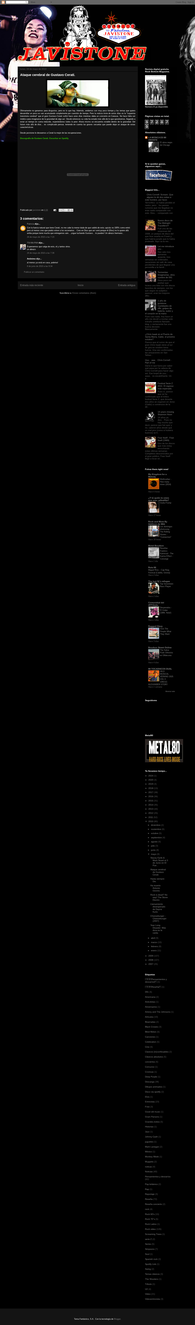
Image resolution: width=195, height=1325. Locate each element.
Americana (150, 997)
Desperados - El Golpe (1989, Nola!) (166, 610)
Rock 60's (149, 1214)
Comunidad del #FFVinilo (156, 603)
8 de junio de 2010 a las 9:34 (39, 266)
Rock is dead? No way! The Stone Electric (159, 897)
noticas (148, 1166)
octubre (155, 833)
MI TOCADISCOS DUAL (160, 669)
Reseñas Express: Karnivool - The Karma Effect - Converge (166, 553)
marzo (154, 942)
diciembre (156, 825)
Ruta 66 (152, 567)
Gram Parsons (152, 1117)
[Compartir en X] (65, 210)
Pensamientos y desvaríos (156, 980)
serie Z (148, 1239)
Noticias (149, 1171)
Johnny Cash (151, 1136)
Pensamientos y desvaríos (157, 1176)
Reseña (153, 987)
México (148, 1151)
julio (153, 846)
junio (153, 850)
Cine (147, 1047)
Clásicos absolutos (154, 1057)
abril (153, 938)
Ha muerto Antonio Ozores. (155, 888)
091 (147, 992)
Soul (147, 1254)
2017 (151, 792)
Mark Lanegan (152, 1147)
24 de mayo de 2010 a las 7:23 (40, 237)
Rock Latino (150, 1224)
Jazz (147, 1131)
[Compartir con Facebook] (68, 210)
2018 (151, 788)
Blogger (117, 1319)
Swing (148, 1269)
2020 (151, 780)
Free (147, 1106)
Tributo (148, 1284)
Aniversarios (151, 1007)
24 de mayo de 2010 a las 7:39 (40, 253)
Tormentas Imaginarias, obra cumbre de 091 (166, 275)
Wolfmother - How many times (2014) (165, 482)
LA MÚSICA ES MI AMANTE (157, 138)
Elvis (147, 1097)
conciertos (150, 1062)
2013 (151, 809)
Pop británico (151, 1184)
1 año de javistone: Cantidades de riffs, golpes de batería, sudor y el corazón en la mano (159, 307)
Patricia (30, 224)
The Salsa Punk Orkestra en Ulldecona (166, 652)
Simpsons (149, 1249)
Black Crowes (151, 1027)
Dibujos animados (153, 1087)
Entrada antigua (126, 285)
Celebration (150, 1042)
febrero (155, 946)
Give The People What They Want (165, 631)
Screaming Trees (153, 1234)
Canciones (150, 1037)
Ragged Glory (155, 626)
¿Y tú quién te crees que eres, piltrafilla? (158, 499)
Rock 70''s (150, 1219)
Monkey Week (152, 1156)
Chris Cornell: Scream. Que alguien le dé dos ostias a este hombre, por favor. (159, 197)
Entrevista (150, 1101)
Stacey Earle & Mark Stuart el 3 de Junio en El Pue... (159, 862)
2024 (151, 775)
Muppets (149, 1161)
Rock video (150, 1229)
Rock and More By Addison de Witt (157, 522)
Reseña (148, 1199)
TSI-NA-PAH (32, 243)
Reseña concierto (153, 1204)
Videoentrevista (152, 1299)
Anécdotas (150, 1002)
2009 (151, 956)
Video (148, 1294)
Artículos (149, 1017)
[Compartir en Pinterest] (71, 210)
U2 (146, 1289)
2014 (151, 805)
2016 (151, 796)
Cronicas (149, 1072)
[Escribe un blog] (63, 210)
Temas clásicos (152, 1274)
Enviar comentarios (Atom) (84, 293)
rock (147, 1209)
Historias (149, 1126)
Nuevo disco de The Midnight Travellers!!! (165, 223)
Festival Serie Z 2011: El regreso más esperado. (166, 386)
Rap (147, 1189)
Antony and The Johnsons (157, 1012)
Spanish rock (151, 1259)
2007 (151, 964)
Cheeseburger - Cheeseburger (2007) (158, 918)
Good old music (152, 1111)
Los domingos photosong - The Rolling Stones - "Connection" (166, 531)
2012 (151, 813)
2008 (151, 960)
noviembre (156, 829)
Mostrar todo (170, 691)
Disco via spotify (153, 1092)
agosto (154, 841)
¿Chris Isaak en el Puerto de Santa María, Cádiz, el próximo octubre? (160, 337)
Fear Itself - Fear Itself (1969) (166, 439)
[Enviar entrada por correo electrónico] (54, 210)
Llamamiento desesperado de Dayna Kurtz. (157, 908)
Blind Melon (150, 1032)
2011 (151, 817)
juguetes (149, 1141)
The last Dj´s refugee (159, 581)
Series (148, 1244)
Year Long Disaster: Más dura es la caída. (158, 929)
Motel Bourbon (156, 545)
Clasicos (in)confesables (156, 1051)
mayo (154, 854)
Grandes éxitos (152, 1122)
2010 (151, 821)
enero (154, 950)
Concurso (149, 1067)
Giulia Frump (165, 503)
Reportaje (149, 1194)
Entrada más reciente (31, 285)
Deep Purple (151, 1076)
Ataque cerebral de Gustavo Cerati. (158, 872)
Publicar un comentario (34, 272)
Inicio (80, 285)
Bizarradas (150, 1022)
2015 (151, 800)
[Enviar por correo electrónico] (60, 210)
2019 (151, 784)
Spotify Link (150, 1264)
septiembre (156, 837)
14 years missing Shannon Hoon (166, 413)
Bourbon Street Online (160, 647)
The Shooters (151, 1279)
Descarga (149, 1081)
